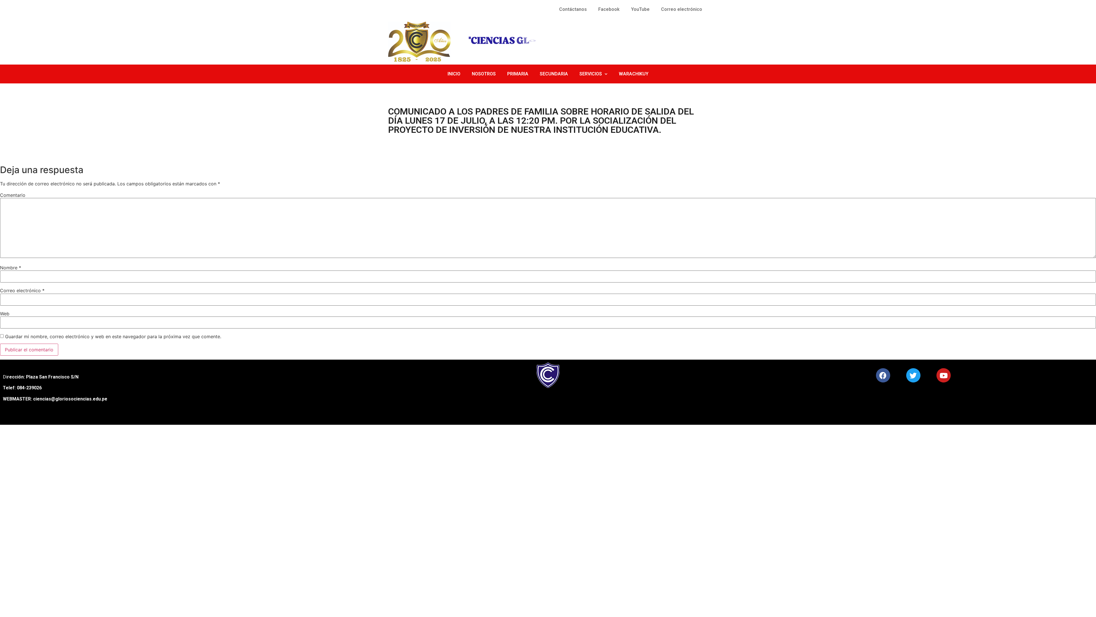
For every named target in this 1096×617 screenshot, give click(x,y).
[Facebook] (883, 375)
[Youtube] (943, 375)
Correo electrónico (681, 9)
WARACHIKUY (633, 74)
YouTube (640, 9)
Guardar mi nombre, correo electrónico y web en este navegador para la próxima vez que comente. (113, 336)
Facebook (609, 9)
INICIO (454, 74)
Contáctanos (573, 9)
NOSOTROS (484, 74)
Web (4, 313)
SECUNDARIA (554, 74)
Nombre (10, 267)
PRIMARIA (517, 74)
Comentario (12, 195)
